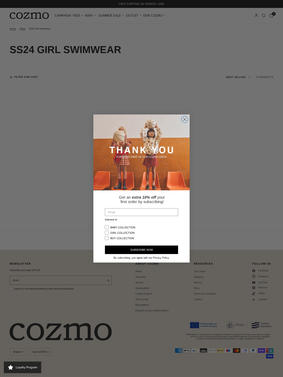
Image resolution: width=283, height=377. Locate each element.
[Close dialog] (184, 119)
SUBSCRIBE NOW (141, 249)
